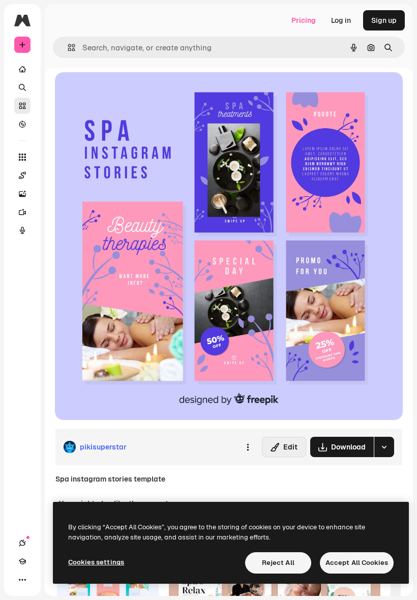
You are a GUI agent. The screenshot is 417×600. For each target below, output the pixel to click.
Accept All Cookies (356, 562)
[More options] (247, 447)
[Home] (22, 69)
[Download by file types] (384, 447)
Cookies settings (96, 562)
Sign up (384, 20)
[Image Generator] (22, 194)
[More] (22, 580)
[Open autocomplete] (67, 47)
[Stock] (22, 106)
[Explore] (22, 124)
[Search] (22, 87)
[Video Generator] (22, 212)
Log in (341, 20)
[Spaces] (22, 175)
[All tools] (22, 157)
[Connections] (22, 543)
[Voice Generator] (22, 230)
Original (120, 91)
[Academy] (22, 561)
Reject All (278, 562)
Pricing (303, 20)
